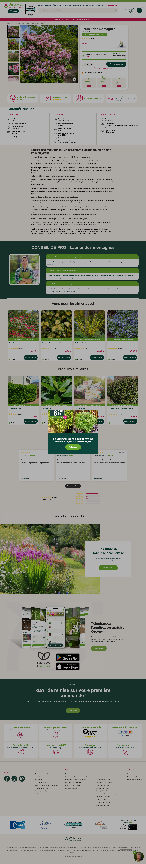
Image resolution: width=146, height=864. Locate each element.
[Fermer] (94, 413)
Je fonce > (73, 447)
